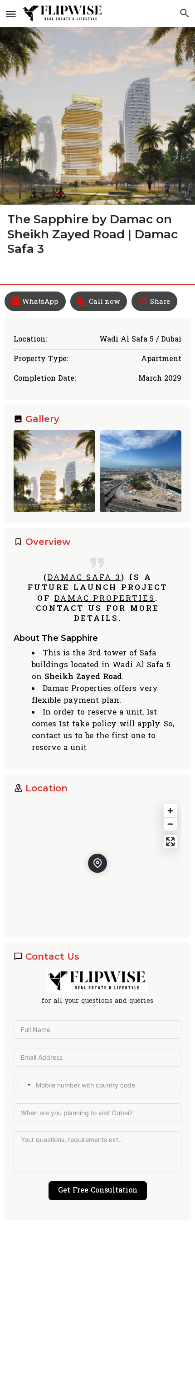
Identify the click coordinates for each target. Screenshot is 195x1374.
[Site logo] (64, 13)
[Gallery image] (54, 471)
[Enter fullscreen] (170, 841)
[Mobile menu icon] (11, 14)
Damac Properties (104, 598)
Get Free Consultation (97, 1190)
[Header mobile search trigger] (184, 13)
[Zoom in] (170, 810)
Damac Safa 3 (84, 577)
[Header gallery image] (97, 102)
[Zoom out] (170, 823)
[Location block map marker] (97, 863)
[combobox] (23, 1085)
